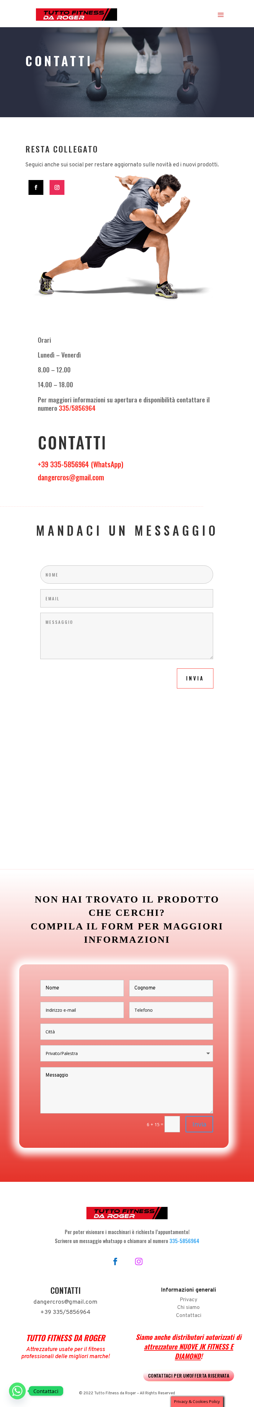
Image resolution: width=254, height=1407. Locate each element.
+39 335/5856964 (65, 1312)
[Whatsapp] (17, 1391)
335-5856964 (184, 1241)
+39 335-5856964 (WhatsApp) (80, 464)
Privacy (188, 1300)
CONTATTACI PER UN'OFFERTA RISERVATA (188, 1375)
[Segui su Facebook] (35, 187)
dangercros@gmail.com (71, 477)
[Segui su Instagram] (57, 187)
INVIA (195, 678)
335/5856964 (77, 408)
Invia (199, 1124)
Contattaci (188, 1315)
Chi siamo (188, 1307)
